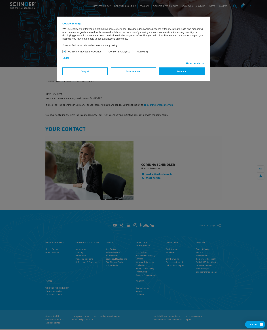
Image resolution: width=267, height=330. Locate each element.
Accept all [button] (182, 71)
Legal (65, 58)
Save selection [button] (133, 71)
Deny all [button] (85, 71)
